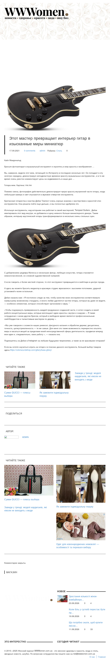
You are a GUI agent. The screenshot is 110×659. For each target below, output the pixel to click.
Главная (102, 656)
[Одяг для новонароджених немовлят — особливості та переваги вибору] (80, 526)
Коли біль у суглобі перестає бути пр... (87, 611)
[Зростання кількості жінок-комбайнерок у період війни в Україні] (62, 598)
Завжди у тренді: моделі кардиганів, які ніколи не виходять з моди (88, 376)
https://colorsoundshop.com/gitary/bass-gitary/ (31, 349)
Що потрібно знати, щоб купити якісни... (86, 624)
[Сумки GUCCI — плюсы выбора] (19, 379)
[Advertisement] (59, 50)
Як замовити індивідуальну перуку (54, 394)
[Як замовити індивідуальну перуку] (55, 379)
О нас (92, 656)
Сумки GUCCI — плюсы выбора (17, 394)
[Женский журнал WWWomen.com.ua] (36, 13)
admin (42, 150)
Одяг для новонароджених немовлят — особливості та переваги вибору (77, 545)
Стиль (59, 150)
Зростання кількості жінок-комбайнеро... (83, 598)
